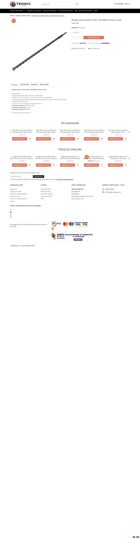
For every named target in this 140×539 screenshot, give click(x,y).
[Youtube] (10, 212)
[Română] (138, 537)
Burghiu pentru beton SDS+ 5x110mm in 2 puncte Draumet (46, 157)
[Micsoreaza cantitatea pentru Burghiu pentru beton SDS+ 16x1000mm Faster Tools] (73, 37)
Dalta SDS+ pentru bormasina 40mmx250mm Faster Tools (70, 131)
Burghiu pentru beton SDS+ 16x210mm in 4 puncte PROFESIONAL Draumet (118, 157)
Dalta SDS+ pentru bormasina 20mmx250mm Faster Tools (22, 131)
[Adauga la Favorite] (29, 138)
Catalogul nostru (65, 11)
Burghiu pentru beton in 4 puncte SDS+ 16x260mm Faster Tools (94, 157)
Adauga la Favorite (79, 48)
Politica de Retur (49, 11)
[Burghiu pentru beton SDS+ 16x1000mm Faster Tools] (39, 47)
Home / (12, 16)
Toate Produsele (16, 11)
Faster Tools (75, 23)
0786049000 (109, 189)
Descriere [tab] (15, 85)
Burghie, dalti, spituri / (24, 16)
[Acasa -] (20, 4)
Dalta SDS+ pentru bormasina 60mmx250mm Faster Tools (94, 131)
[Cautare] (77, 4)
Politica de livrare (15, 196)
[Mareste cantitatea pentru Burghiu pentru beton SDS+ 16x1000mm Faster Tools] (79, 37)
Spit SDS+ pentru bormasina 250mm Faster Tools (118, 131)
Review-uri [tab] (44, 84)
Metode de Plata (46, 189)
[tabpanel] (39, 47)
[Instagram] (10, 217)
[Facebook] (10, 210)
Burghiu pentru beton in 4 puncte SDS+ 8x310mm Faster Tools (70, 157)
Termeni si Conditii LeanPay (18, 199)
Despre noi (13, 189)
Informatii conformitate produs (21, 113)
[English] (134, 537)
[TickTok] (10, 214)
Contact (12, 201)
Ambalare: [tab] (34, 84)
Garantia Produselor (47, 194)
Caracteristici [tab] (24, 84)
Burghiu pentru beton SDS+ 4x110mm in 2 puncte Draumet (22, 157)
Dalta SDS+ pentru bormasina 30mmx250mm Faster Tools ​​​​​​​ (46, 131)
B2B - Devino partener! (83, 11)
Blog (96, 11)
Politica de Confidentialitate (64, 179)
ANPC (42, 199)
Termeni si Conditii (34, 11)
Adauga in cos (94, 37)
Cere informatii (95, 48)
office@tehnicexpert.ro (113, 192)
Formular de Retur (46, 196)
